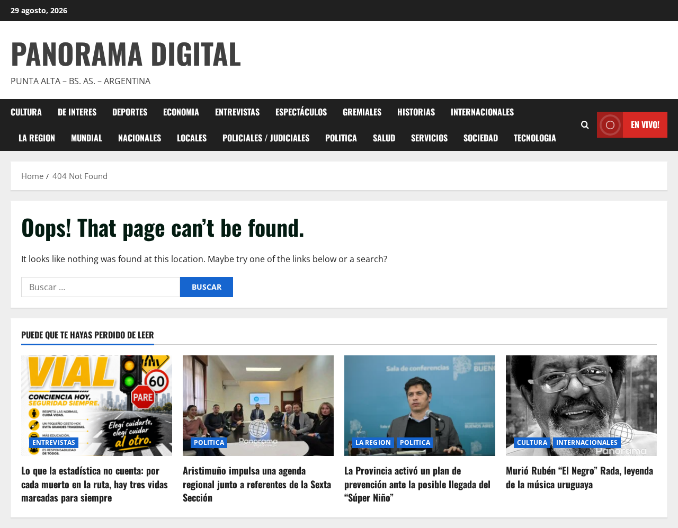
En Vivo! (645, 124)
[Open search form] (585, 124)
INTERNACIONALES (482, 111)
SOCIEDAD (480, 137)
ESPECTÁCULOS (301, 111)
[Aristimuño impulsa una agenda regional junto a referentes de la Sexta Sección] (258, 405)
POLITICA (341, 137)
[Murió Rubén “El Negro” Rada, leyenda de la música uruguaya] (581, 405)
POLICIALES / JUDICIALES (265, 137)
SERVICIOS (429, 137)
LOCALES (192, 137)
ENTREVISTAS (237, 111)
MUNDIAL (86, 137)
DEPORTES (129, 111)
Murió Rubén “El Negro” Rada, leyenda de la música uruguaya (579, 476)
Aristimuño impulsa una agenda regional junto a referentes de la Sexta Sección (257, 483)
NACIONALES (139, 137)
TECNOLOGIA (535, 137)
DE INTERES (77, 111)
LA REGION (37, 137)
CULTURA (26, 111)
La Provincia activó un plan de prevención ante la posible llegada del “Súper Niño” (417, 483)
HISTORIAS (416, 111)
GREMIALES (362, 111)
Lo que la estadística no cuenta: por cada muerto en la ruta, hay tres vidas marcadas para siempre (94, 483)
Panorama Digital (126, 53)
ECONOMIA (181, 111)
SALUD (384, 137)
